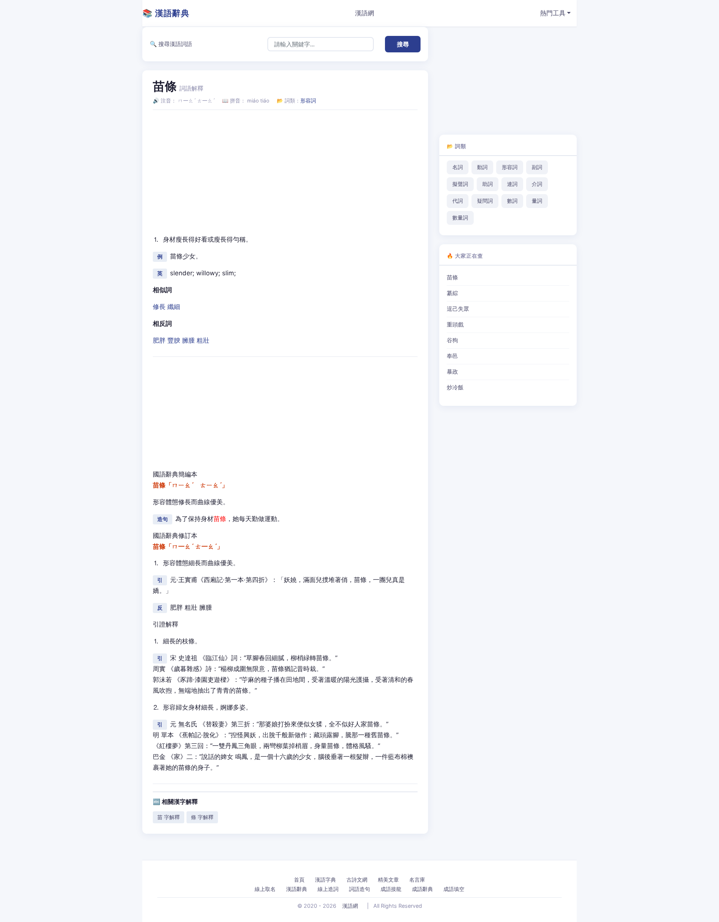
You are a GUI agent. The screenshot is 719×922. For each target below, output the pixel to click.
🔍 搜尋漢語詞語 (171, 44)
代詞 (457, 201)
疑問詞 (485, 201)
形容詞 (308, 101)
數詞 (512, 201)
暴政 (452, 371)
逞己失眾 (458, 309)
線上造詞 (328, 889)
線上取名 (265, 889)
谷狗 (452, 340)
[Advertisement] (285, 168)
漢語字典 (325, 879)
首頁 (299, 879)
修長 (159, 306)
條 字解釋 (202, 817)
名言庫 (417, 879)
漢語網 (364, 13)
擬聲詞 (460, 184)
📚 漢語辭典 (165, 13)
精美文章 (388, 879)
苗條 (452, 277)
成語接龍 (390, 889)
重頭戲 (455, 324)
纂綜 (452, 293)
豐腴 (173, 340)
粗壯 (203, 340)
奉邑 (452, 356)
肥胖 (159, 340)
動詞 (482, 167)
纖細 (173, 306)
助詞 (487, 184)
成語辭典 (422, 889)
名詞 (457, 167)
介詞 (537, 184)
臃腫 (188, 340)
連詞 (512, 184)
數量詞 (460, 218)
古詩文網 (356, 879)
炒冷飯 (455, 387)
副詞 (537, 167)
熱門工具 (552, 13)
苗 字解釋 (168, 817)
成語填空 (453, 889)
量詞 (537, 201)
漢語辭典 (296, 889)
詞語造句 (359, 889)
